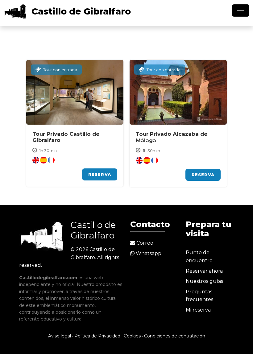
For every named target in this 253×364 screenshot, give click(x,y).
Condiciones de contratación (174, 336)
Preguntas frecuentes (199, 296)
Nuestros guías (204, 281)
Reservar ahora (204, 271)
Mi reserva (198, 310)
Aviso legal (59, 336)
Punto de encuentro (199, 256)
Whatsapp (148, 253)
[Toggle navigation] (240, 10)
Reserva (99, 174)
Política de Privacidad (97, 336)
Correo (144, 243)
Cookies (132, 336)
